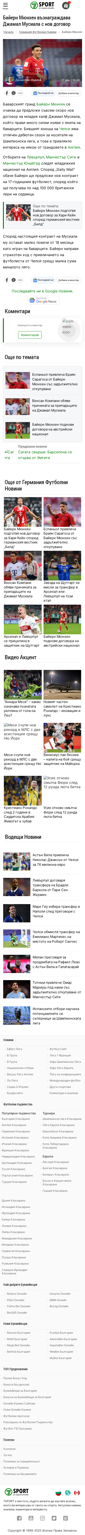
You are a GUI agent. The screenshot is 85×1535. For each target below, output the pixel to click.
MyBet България (61, 1358)
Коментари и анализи (64, 1093)
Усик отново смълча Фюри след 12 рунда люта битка (60, 812)
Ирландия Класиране (16, 1213)
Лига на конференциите (65, 1074)
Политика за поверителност (21, 1461)
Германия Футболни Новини (37, 32)
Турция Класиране (14, 1181)
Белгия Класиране (55, 1168)
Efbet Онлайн (15, 1300)
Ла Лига (12, 1080)
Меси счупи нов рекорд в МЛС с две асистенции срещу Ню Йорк (22, 761)
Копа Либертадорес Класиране (56, 1145)
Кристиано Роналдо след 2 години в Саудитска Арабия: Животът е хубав (20, 814)
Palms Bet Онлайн (18, 1306)
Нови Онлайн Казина (17, 1409)
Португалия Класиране (17, 1175)
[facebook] (19, 1518)
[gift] (66, 5)
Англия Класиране (14, 1125)
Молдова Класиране (15, 1244)
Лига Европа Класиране (59, 1125)
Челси (64, 128)
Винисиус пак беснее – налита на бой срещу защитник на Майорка (62, 759)
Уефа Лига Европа (61, 1068)
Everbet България (61, 1332)
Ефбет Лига (14, 1049)
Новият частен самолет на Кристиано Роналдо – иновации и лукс (62, 708)
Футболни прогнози (16, 1416)
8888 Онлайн (58, 1300)
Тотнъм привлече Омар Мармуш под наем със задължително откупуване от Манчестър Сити (57, 989)
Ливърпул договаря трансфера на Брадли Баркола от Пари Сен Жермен (50, 887)
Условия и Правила (16, 1467)
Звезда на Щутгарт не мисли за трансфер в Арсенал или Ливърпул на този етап (62, 591)
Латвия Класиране (14, 1226)
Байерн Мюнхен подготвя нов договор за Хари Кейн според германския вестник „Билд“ (22, 538)
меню (5, 8)
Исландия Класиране (16, 1207)
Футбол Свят (58, 1049)
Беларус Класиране (56, 1174)
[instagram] (42, 1518)
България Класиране (16, 1118)
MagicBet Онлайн (18, 1345)
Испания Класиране (15, 1137)
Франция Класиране (15, 1150)
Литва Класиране (13, 1232)
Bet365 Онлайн (17, 1312)
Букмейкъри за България (20, 1390)
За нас (7, 1455)
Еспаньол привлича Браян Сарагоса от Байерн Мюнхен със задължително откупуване (55, 381)
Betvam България (18, 1332)
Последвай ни (45, 93)
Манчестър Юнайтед (21, 163)
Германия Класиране (16, 1131)
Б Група (12, 1055)
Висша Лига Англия (20, 1074)
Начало (9, 32)
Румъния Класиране (15, 1263)
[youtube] (31, 1518)
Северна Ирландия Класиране (14, 1271)
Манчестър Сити (61, 157)
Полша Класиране (14, 1257)
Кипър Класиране (13, 1219)
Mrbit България (17, 1339)
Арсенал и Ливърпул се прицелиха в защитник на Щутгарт (21, 641)
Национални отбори (20, 1068)
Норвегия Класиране (16, 1251)
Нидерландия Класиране (18, 1156)
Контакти (9, 1449)
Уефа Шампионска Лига (65, 1061)
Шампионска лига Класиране (62, 1118)
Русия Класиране (13, 1169)
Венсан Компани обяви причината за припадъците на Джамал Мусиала (54, 405)
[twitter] (54, 1518)
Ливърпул (35, 157)
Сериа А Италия (17, 1087)
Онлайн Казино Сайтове (19, 1403)
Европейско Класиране (58, 1131)
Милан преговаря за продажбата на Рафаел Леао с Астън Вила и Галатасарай (56, 962)
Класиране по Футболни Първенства (28, 1422)
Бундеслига (15, 1093)
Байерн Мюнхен (50, 104)
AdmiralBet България (63, 1339)
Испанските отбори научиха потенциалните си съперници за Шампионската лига (57, 1016)
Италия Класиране (14, 1144)
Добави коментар (68, 93)
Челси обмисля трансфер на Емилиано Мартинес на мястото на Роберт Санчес (56, 937)
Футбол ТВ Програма (17, 1428)
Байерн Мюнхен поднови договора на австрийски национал (53, 429)
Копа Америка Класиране (60, 1137)
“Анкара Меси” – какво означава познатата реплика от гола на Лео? (22, 708)
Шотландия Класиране (17, 1163)
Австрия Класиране (56, 1162)
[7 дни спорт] (42, 5)
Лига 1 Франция (60, 1055)
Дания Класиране (13, 1200)
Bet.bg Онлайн (59, 1306)
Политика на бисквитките (19, 1474)
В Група (12, 1061)
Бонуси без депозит (16, 1384)
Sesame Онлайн (60, 1293)
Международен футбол (65, 1080)
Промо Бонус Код (15, 1378)
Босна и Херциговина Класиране (57, 1182)
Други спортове (60, 1087)
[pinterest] (65, 1518)
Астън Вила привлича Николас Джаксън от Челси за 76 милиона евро (55, 860)
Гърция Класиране (55, 1190)
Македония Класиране (17, 1238)
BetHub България (18, 1351)
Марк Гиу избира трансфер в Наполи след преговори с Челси (56, 911)
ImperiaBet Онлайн (62, 1345)
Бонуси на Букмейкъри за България (27, 1397)
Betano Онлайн (17, 1293)
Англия (74, 147)
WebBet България (61, 1351)
